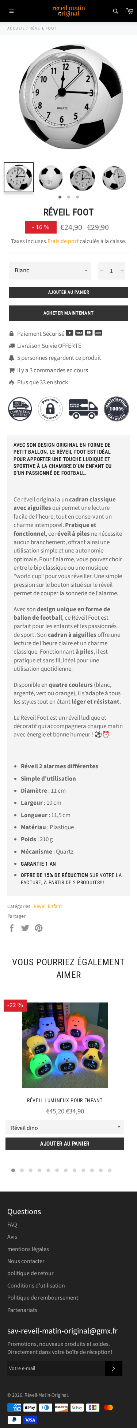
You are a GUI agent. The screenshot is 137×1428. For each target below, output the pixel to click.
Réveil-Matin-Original (46, 1395)
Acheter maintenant (68, 313)
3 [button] (77, 197)
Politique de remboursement (42, 1298)
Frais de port (63, 241)
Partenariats (22, 1310)
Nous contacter (26, 1261)
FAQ (12, 1225)
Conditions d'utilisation (36, 1286)
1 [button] (60, 197)
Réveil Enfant (48, 906)
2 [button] (68, 197)
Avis (12, 1237)
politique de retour (30, 1273)
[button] (13, 1170)
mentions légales (28, 1249)
